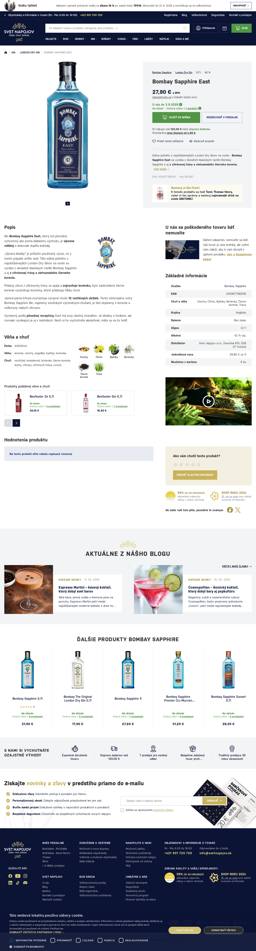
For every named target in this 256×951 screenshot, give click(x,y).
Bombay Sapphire (161, 72)
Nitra (45, 861)
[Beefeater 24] (18, 403)
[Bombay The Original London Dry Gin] (78, 670)
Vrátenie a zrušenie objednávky (98, 857)
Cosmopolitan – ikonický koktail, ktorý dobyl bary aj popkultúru (213, 589)
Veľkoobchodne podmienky (95, 895)
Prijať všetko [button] (184, 930)
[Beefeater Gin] (85, 403)
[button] (85, 932)
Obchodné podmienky (138, 853)
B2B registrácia (88, 891)
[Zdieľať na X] (238, 510)
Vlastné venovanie (136, 882)
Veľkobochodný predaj (92, 882)
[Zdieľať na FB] (230, 510)
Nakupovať (239, 5)
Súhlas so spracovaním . (150, 810)
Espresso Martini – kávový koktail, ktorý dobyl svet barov (85, 589)
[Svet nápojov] (5, 52)
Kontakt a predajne (240, 15)
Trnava (46, 857)
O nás (45, 882)
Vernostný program (137, 895)
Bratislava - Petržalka (54, 848)
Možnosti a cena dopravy (94, 848)
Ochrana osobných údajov (141, 857)
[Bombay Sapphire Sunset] (228, 670)
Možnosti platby (135, 848)
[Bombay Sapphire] (106, 252)
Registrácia (170, 15)
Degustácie (218, 15)
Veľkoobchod (199, 15)
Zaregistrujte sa (161, 97)
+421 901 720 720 (178, 853)
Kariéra (46, 891)
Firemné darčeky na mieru (141, 899)
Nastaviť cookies (52, 899)
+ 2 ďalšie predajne (53, 865)
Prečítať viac (57, 928)
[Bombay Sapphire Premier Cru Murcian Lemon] (178, 670)
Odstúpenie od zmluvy (139, 861)
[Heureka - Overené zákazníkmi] (170, 496)
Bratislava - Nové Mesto (56, 853)
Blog (184, 15)
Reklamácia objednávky (93, 853)
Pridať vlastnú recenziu (195, 474)
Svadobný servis (135, 891)
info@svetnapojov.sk (216, 853)
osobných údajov (163, 810)
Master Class (87, 886)
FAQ (128, 865)
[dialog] (128, 930)
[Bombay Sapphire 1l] (128, 670)
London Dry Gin (183, 72)
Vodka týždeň (27, 5)
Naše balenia (86, 861)
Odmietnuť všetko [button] (223, 930)
